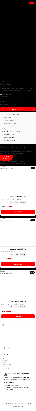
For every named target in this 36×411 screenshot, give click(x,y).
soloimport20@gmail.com (13, 385)
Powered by (18, 406)
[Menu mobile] (32, 3)
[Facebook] (4, 348)
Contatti (4, 362)
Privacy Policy (6, 366)
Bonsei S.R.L (21, 406)
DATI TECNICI (18, 109)
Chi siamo (5, 360)
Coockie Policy (6, 368)
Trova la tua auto (7, 364)
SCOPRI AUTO (18, 212)
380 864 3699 (10, 382)
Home (4, 358)
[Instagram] (9, 348)
